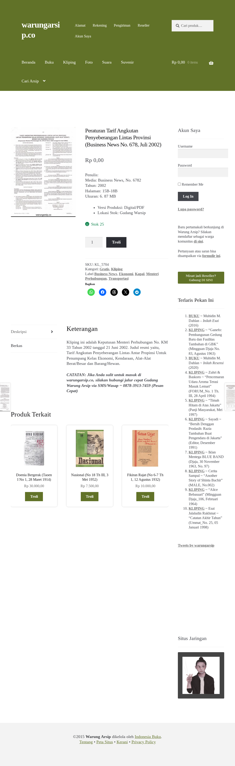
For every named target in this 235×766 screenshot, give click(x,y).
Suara (107, 62)
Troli (116, 242)
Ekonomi (126, 274)
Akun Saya (83, 36)
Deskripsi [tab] (19, 331)
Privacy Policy (143, 742)
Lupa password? (191, 209)
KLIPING (196, 330)
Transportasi (119, 278)
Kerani (122, 742)
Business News (105, 274)
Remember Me (192, 184)
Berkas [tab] (16, 345)
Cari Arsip (30, 81)
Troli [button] (34, 496)
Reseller (143, 25)
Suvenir (127, 62)
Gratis (104, 269)
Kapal (139, 274)
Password (185, 165)
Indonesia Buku (148, 736)
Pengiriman (122, 25)
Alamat (80, 25)
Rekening (100, 25)
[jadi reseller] (201, 278)
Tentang (86, 742)
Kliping (69, 62)
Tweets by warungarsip (196, 545)
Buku (49, 62)
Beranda (28, 62)
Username (185, 146)
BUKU (194, 316)
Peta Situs (104, 742)
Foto (89, 62)
